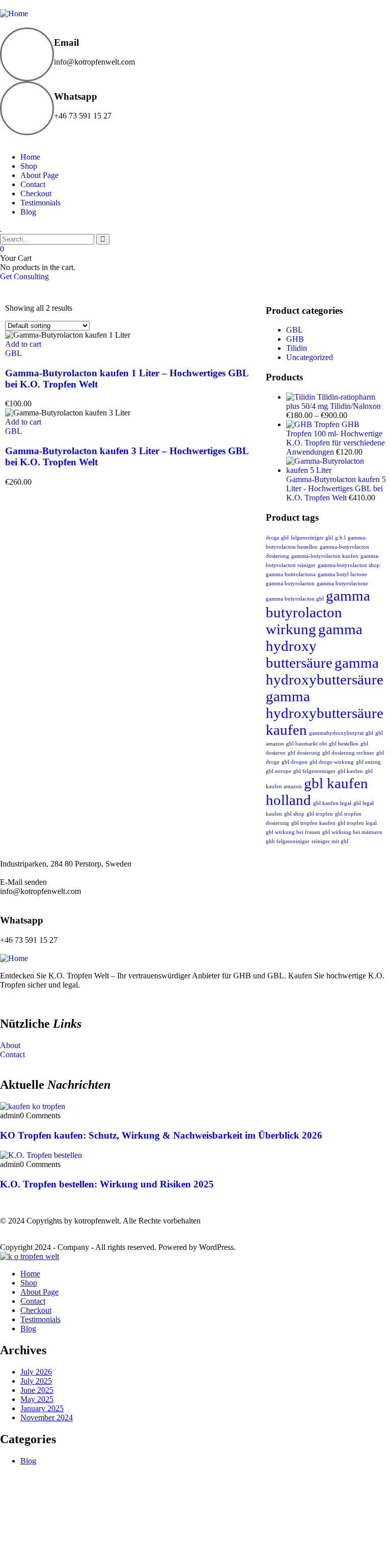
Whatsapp (75, 96)
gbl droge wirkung (332, 762)
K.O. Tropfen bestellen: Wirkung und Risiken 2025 (107, 1184)
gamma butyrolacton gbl (295, 599)
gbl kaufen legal (332, 803)
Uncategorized (309, 357)
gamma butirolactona (291, 574)
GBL (13, 353)
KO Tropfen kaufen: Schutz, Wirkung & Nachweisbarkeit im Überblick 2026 (161, 1135)
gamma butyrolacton (290, 583)
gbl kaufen (350, 771)
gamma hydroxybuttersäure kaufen (324, 713)
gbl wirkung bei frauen (293, 832)
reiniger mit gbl (330, 841)
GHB (295, 339)
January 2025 (42, 1408)
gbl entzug (368, 762)
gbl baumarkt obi (306, 744)
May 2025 (36, 1399)
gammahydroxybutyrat (336, 733)
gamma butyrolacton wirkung (318, 612)
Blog (28, 1460)
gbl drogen (295, 762)
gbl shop (294, 814)
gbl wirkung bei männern (352, 832)
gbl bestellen (343, 744)
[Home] (14, 958)
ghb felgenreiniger (288, 841)
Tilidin (296, 348)
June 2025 (36, 1390)
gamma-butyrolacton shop (349, 565)
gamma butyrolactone (342, 583)
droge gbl (277, 538)
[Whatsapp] (27, 108)
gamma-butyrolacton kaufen (324, 556)
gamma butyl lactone (342, 574)
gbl (369, 733)
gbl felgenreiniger (314, 771)
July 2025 (36, 1381)
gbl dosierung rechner (348, 753)
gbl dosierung (304, 753)
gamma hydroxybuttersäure (324, 671)
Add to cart (23, 344)
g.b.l (340, 538)
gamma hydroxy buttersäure (314, 646)
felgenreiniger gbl (312, 538)
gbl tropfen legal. (358, 823)
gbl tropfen (319, 814)
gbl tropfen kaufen (313, 823)
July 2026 (36, 1371)
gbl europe (278, 771)
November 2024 (46, 1417)
